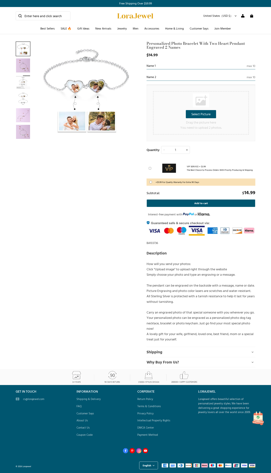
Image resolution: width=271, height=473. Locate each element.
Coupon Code (85, 435)
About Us (82, 420)
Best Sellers (47, 28)
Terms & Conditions (149, 406)
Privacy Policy (145, 413)
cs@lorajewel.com (33, 399)
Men (135, 28)
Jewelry (122, 28)
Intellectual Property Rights (153, 420)
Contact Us (83, 427)
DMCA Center (145, 427)
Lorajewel (26, 466)
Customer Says (199, 28)
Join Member (222, 28)
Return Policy (145, 399)
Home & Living (174, 28)
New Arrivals (103, 28)
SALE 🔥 (66, 28)
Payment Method (147, 435)
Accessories (151, 28)
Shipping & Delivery (89, 399)
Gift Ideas (83, 28)
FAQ (79, 406)
